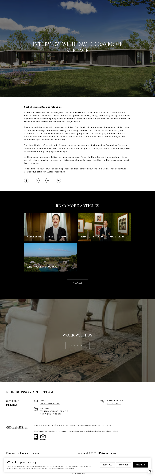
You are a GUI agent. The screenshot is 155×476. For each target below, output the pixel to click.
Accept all (140, 465)
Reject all (107, 465)
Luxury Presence (30, 453)
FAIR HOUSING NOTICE (44, 425)
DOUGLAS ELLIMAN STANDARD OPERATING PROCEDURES (83, 425)
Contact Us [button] (77, 345)
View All (77, 283)
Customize (123, 465)
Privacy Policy (107, 453)
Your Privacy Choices (77, 473)
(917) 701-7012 (114, 403)
